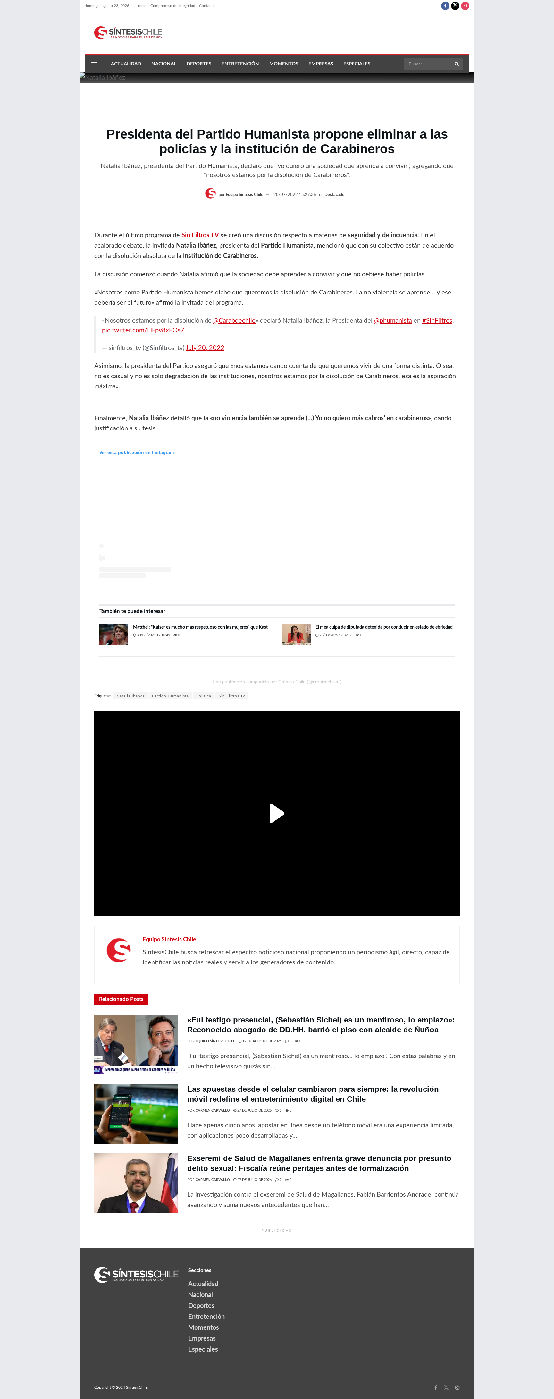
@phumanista (393, 321)
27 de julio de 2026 (254, 1110)
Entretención (240, 64)
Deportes (199, 64)
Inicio (142, 6)
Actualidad (126, 64)
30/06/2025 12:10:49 (153, 635)
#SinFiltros (437, 321)
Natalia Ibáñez (130, 696)
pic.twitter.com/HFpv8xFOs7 (143, 330)
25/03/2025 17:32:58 (335, 635)
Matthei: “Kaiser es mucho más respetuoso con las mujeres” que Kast (200, 627)
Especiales (356, 64)
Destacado (334, 195)
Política (203, 696)
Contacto (207, 6)
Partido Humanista (170, 696)
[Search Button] (457, 64)
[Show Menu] (94, 64)
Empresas (320, 64)
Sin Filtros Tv (232, 696)
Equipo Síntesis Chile (244, 195)
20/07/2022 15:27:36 (294, 195)
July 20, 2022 (205, 348)
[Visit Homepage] (123, 32)
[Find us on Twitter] (455, 6)
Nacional (163, 64)
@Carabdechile (234, 321)
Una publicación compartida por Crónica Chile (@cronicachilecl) (277, 681)
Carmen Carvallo (213, 1110)
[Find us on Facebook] (445, 6)
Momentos (283, 64)
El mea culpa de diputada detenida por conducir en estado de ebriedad (384, 627)
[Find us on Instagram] (465, 6)
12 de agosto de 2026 (261, 1041)
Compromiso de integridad (172, 6)
